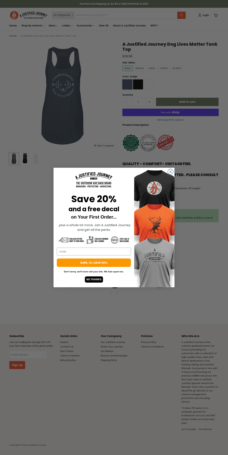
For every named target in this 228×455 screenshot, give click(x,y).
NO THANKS (93, 279)
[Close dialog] (170, 171)
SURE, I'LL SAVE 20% (93, 263)
